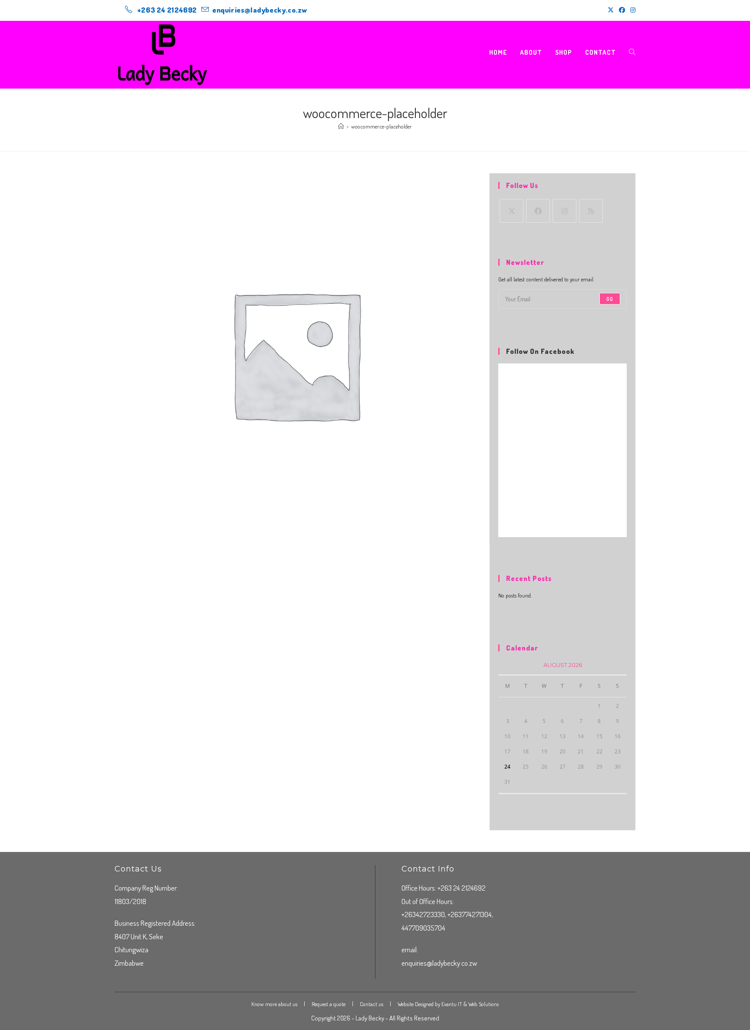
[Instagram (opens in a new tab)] (631, 10)
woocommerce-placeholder (381, 126)
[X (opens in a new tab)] (610, 10)
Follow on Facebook (540, 351)
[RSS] (591, 211)
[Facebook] (538, 211)
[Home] (341, 126)
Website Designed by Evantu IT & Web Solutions (448, 1003)
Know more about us (274, 1003)
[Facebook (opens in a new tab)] (622, 10)
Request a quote (328, 1003)
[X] (511, 211)
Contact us (371, 1003)
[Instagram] (564, 211)
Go (609, 298)
